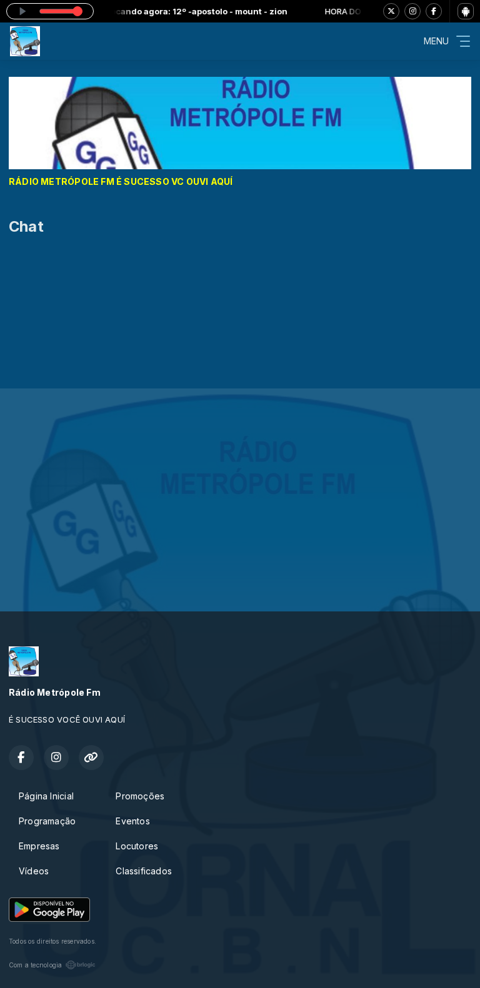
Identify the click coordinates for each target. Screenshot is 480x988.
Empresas (39, 846)
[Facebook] (434, 11)
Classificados (144, 871)
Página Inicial (46, 796)
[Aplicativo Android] (466, 11)
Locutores (137, 846)
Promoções (140, 796)
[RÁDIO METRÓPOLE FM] (240, 122)
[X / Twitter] (391, 11)
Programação (47, 821)
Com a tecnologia (35, 965)
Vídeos (34, 871)
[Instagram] (412, 11)
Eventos (132, 821)
